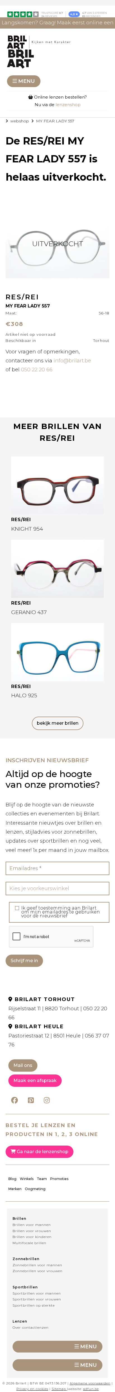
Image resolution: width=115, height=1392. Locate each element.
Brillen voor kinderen (32, 1237)
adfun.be (91, 1389)
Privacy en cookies (32, 1389)
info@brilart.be (72, 361)
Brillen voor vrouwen (32, 1231)
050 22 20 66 (36, 370)
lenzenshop (68, 104)
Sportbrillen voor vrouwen (37, 1299)
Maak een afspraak (35, 1080)
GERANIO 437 (29, 612)
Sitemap (59, 1389)
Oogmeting (35, 1189)
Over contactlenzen (31, 1327)
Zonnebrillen (26, 1259)
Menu (26, 81)
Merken (14, 1189)
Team (42, 1179)
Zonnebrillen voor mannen (37, 1265)
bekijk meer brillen (57, 723)
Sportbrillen (25, 1287)
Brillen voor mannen (32, 1225)
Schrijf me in (24, 960)
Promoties (59, 1179)
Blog (12, 1179)
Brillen (19, 1218)
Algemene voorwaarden (90, 1383)
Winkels (26, 1179)
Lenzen (20, 1321)
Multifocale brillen (29, 1243)
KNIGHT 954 (27, 529)
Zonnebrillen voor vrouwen (38, 1271)
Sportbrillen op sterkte (34, 1305)
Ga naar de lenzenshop (42, 1151)
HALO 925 (24, 695)
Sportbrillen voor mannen (37, 1293)
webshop (19, 120)
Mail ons (22, 1065)
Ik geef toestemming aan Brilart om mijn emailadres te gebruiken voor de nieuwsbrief (60, 912)
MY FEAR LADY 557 (55, 120)
